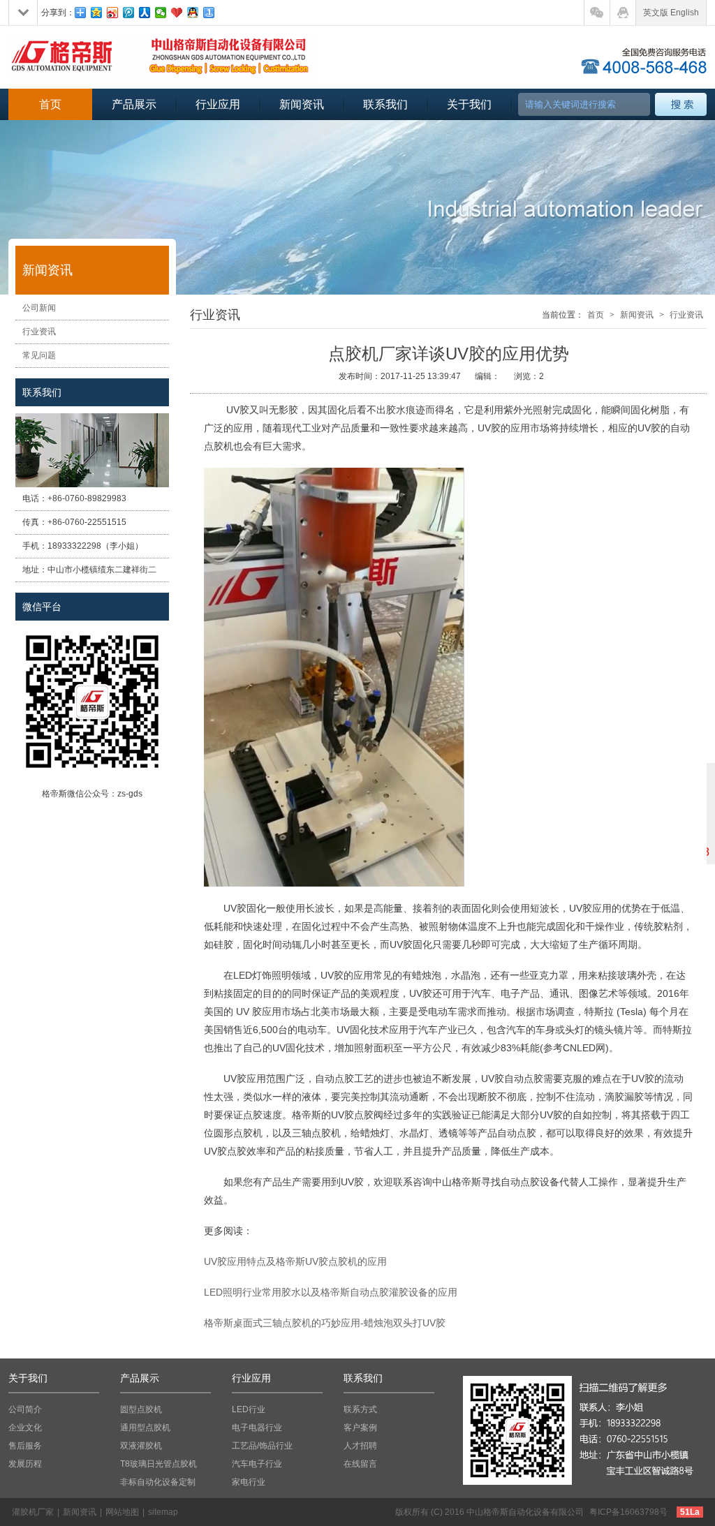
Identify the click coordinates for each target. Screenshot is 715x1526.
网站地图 (122, 1512)
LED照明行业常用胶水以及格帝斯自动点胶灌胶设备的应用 (330, 1292)
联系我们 (385, 104)
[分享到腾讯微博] (129, 12)
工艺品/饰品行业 (262, 1446)
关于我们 (469, 104)
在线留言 (360, 1464)
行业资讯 (39, 331)
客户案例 (360, 1427)
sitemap (163, 1512)
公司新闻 (39, 308)
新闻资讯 (301, 104)
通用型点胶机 (145, 1427)
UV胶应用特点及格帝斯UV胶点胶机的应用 (295, 1261)
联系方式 (360, 1409)
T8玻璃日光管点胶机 (158, 1464)
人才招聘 (360, 1446)
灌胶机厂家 (33, 1512)
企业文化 (25, 1427)
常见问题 (39, 355)
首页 (50, 104)
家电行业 (248, 1482)
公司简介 (25, 1409)
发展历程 (25, 1464)
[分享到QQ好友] (193, 12)
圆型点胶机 (141, 1409)
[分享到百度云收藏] (177, 12)
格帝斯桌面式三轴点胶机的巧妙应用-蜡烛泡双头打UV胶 (324, 1322)
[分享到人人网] (145, 12)
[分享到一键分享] (209, 12)
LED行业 (248, 1409)
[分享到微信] (161, 12)
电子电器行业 (257, 1427)
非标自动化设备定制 (158, 1482)
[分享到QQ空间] (97, 12)
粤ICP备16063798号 (628, 1512)
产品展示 (134, 104)
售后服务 (25, 1446)
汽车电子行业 (257, 1464)
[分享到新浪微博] (113, 12)
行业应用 (218, 104)
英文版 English (671, 12)
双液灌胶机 (141, 1446)
